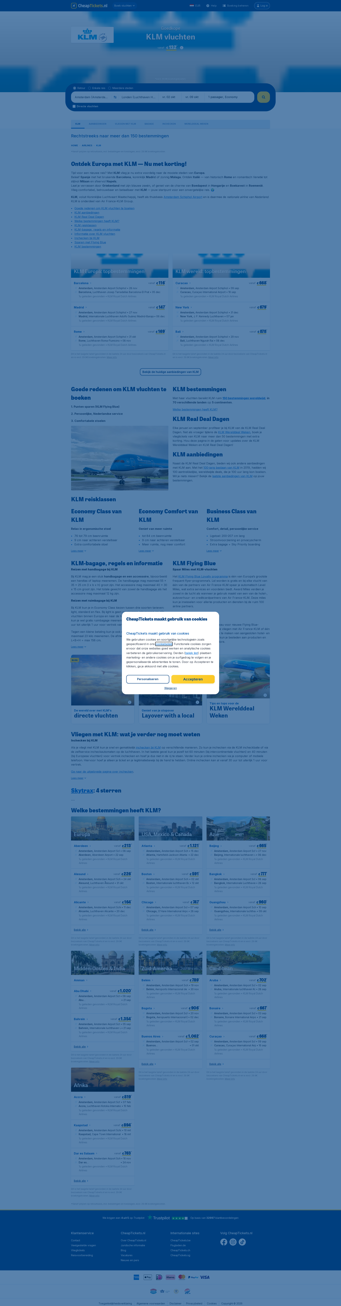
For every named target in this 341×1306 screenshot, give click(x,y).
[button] (170, 688)
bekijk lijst (191, 653)
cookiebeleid (164, 644)
